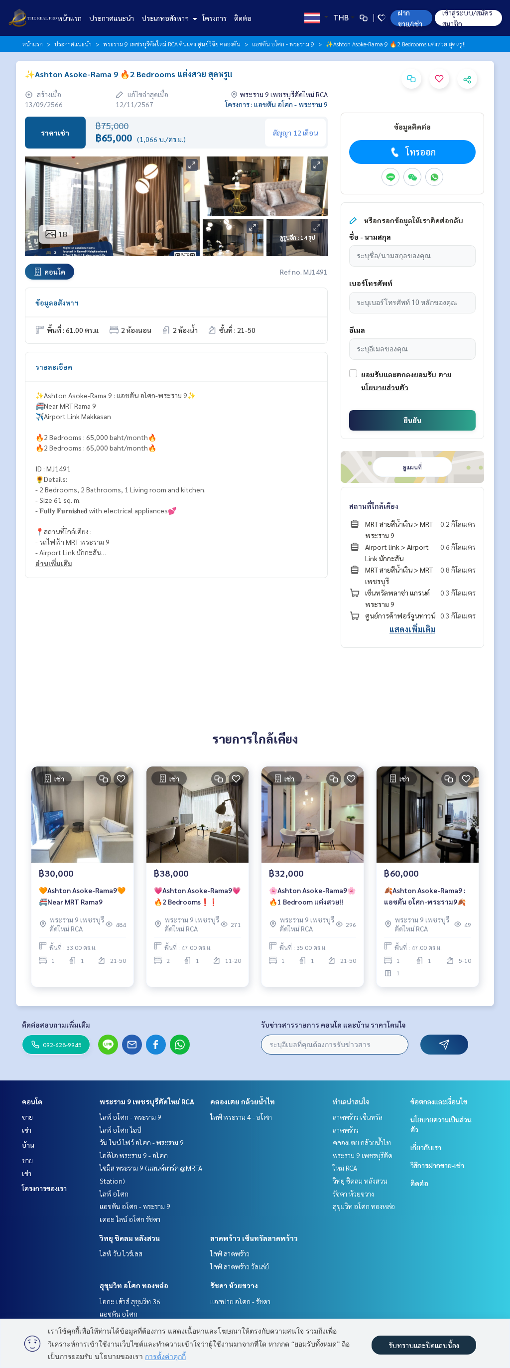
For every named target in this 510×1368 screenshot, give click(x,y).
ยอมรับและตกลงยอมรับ (398, 374)
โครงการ (214, 17)
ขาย (27, 1116)
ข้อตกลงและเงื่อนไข (438, 1101)
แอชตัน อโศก (118, 1313)
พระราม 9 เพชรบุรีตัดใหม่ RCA (147, 1101)
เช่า (26, 1129)
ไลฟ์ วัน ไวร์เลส (121, 1253)
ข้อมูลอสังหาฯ (57, 302)
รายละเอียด (53, 366)
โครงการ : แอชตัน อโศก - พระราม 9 (276, 104)
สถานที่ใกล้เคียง (373, 505)
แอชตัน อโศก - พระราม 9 (283, 44)
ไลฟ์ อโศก (114, 1193)
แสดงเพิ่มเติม (412, 629)
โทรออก (420, 151)
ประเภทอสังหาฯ (165, 17)
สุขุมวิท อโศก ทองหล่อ (134, 1285)
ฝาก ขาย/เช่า (410, 18)
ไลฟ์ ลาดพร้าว (230, 1253)
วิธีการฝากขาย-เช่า (437, 1165)
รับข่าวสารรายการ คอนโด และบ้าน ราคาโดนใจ (333, 1024)
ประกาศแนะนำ (111, 17)
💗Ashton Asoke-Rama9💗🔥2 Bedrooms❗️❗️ (197, 896)
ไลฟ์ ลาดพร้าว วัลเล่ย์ (239, 1266)
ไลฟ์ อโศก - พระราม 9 (130, 1116)
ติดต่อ (243, 17)
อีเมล (357, 329)
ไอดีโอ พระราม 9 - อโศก (134, 1155)
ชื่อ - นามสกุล (370, 236)
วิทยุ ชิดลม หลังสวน (130, 1237)
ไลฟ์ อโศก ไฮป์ (120, 1129)
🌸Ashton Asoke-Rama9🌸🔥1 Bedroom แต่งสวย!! (312, 896)
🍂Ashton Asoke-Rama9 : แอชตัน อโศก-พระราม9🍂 (425, 896)
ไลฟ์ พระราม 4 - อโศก (241, 1116)
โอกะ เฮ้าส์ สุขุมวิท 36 (130, 1301)
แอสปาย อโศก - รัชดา (240, 1301)
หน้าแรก (69, 17)
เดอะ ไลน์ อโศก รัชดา (130, 1219)
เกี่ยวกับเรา (425, 1147)
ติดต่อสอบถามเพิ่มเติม (56, 1024)
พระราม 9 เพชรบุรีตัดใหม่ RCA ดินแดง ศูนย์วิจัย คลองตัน (172, 44)
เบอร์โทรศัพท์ (370, 283)
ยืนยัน (412, 420)
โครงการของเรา (44, 1188)
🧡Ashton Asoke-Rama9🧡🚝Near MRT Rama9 (82, 896)
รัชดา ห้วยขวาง (234, 1285)
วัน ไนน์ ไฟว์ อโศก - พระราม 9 (142, 1142)
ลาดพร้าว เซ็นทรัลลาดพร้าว (254, 1237)
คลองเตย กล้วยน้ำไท (242, 1101)
